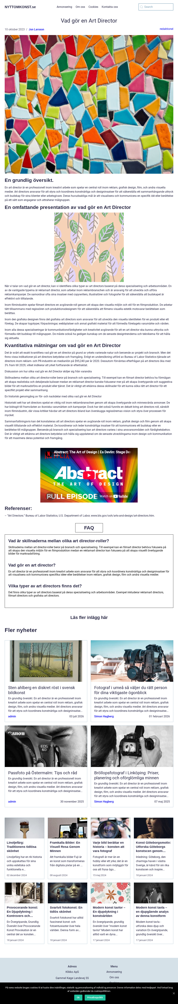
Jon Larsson (36, 29)
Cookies (93, 7)
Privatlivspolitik (95, 997)
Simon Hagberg (104, 716)
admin (12, 716)
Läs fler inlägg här (89, 617)
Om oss (80, 7)
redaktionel (166, 29)
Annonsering (64, 7)
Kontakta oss (110, 7)
